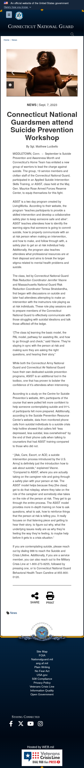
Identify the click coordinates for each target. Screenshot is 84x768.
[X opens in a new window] (21, 724)
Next (71, 73)
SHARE (34, 602)
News (13, 613)
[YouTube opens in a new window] (30, 724)
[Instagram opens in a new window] (40, 724)
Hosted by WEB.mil (40, 747)
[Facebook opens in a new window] (11, 724)
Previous (13, 73)
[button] (18, 7)
